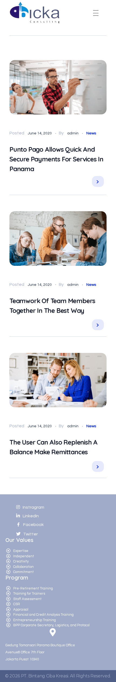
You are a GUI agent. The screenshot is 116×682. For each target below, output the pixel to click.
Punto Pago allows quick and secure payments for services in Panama (56, 159)
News (91, 133)
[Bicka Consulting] (35, 12)
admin (73, 133)
